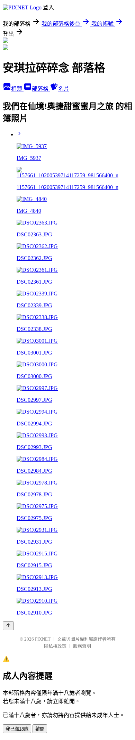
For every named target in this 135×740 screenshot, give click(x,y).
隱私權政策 (55, 646)
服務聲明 (82, 646)
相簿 (17, 89)
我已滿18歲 (17, 729)
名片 (63, 89)
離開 (39, 729)
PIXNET (43, 639)
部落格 (41, 89)
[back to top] (8, 625)
